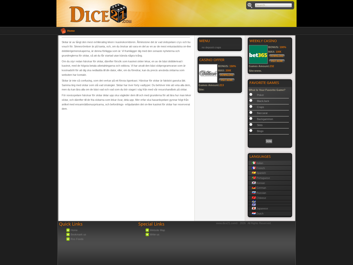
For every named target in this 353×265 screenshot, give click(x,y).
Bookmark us (78, 234)
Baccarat (262, 113)
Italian (259, 163)
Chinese (261, 197)
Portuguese (263, 178)
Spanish (261, 172)
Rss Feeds (77, 239)
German (261, 187)
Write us (154, 234)
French (260, 168)
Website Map (157, 230)
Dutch (259, 213)
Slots (260, 125)
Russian (261, 192)
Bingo (260, 131)
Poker (260, 95)
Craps (260, 107)
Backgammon (265, 119)
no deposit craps (211, 47)
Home (71, 30)
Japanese (262, 208)
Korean (260, 183)
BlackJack (263, 101)
